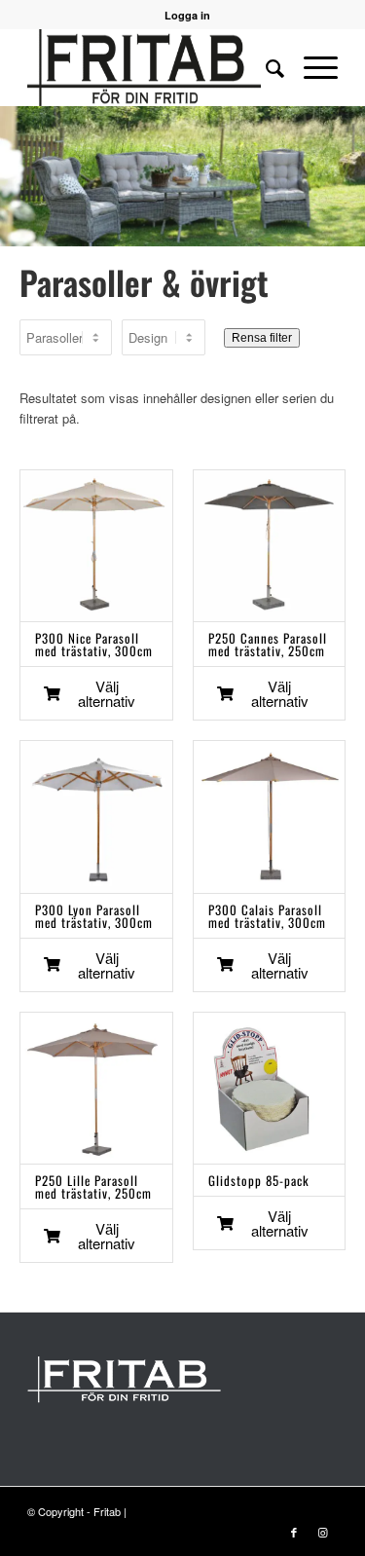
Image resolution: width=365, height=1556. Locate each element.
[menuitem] (265, 67)
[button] (96, 693)
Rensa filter (262, 338)
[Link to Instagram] (323, 1531)
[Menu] (311, 67)
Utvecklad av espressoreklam (200, 1511)
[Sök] (265, 67)
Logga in (187, 15)
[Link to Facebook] (294, 1531)
